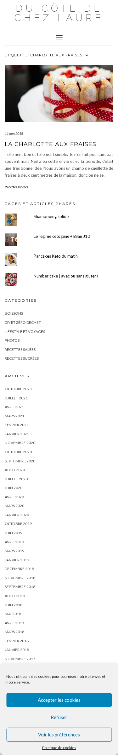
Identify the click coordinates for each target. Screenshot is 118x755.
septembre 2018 (20, 586)
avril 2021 (14, 406)
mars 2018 (14, 631)
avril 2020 (14, 497)
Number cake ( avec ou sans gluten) (66, 275)
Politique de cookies (59, 747)
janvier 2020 (17, 514)
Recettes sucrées (16, 187)
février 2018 (17, 640)
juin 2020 (13, 487)
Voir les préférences (59, 734)
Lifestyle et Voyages (25, 331)
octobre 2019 (18, 523)
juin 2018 (13, 605)
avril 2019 (14, 542)
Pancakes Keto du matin (56, 256)
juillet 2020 (16, 479)
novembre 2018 (20, 577)
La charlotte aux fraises (50, 144)
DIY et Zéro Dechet (23, 322)
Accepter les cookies (59, 700)
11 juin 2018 (14, 133)
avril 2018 (14, 623)
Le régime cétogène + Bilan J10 (62, 236)
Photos (12, 340)
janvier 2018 (17, 649)
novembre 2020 (20, 442)
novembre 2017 (20, 658)
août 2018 (15, 595)
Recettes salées (20, 349)
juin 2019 (13, 532)
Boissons (14, 313)
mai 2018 (13, 613)
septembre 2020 (20, 461)
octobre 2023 (18, 388)
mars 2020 (14, 505)
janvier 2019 (17, 560)
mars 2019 (14, 550)
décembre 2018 (19, 568)
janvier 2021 (17, 434)
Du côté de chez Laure (59, 13)
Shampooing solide (51, 216)
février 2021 (17, 424)
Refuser (59, 717)
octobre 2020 (18, 451)
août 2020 (15, 469)
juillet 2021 (16, 398)
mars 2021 (14, 416)
